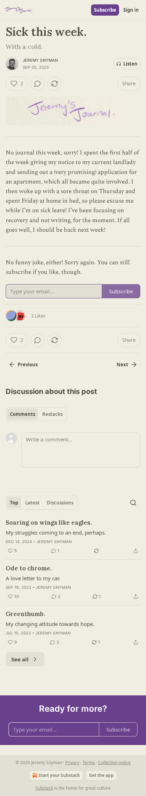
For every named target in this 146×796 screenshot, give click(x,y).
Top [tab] (14, 502)
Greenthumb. (25, 614)
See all (20, 659)
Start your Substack (59, 775)
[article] (73, 536)
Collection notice (114, 763)
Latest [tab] (32, 502)
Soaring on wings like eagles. (49, 522)
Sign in (131, 10)
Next (122, 364)
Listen (130, 64)
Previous (28, 364)
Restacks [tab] (52, 414)
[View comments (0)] (37, 84)
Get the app (101, 775)
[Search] (133, 503)
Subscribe (105, 10)
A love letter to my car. (33, 578)
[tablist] (36, 414)
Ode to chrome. (29, 568)
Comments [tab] (22, 414)
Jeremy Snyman (40, 60)
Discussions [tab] (60, 502)
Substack (44, 788)
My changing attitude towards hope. (50, 623)
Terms (89, 763)
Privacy (72, 763)
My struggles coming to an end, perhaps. (56, 532)
